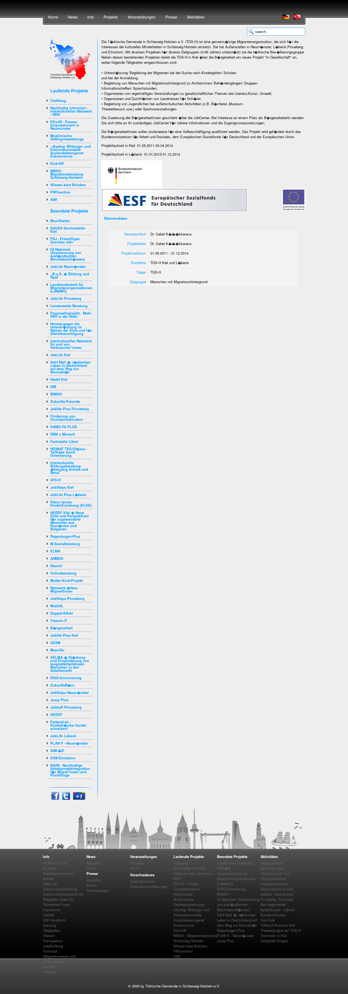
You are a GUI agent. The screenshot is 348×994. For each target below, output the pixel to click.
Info (90, 17)
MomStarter (60, 220)
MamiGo (57, 649)
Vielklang (58, 100)
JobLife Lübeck (63, 735)
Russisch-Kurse (272, 914)
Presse (171, 17)
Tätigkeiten (51, 930)
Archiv (91, 868)
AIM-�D (57, 750)
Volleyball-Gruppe (274, 940)
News (72, 17)
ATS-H (55, 479)
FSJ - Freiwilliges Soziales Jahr (65, 240)
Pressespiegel (97, 890)
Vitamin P (58, 620)
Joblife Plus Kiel (64, 635)
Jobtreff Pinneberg (66, 707)
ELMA (55, 551)
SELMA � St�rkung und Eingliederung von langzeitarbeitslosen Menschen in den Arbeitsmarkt (69, 664)
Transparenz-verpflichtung (53, 943)
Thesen (49, 935)
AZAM (55, 642)
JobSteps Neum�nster (69, 692)
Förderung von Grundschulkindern (66, 417)
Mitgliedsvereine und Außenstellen (59, 959)
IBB (53, 386)
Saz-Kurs (267, 920)
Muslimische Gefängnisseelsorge (67, 137)
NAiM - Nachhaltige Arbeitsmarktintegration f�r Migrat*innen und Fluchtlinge (70, 770)
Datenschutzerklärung (60, 889)
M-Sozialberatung (65, 543)
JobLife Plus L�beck (68, 494)
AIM (53, 199)
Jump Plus (59, 699)
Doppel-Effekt (61, 613)
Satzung (49, 925)
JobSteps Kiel (62, 487)
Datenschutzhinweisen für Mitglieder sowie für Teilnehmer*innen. (63, 899)
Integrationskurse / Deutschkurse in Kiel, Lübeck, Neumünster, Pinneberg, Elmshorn (277, 891)
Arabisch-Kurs (271, 863)
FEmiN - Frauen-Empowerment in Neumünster (64, 125)
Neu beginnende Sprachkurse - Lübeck (277, 907)
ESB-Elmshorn (62, 757)
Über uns (50, 883)
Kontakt (49, 966)
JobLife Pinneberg (65, 298)
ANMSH (56, 558)
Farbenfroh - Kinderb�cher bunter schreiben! (68, 725)
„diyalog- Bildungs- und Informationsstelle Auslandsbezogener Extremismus (70, 151)
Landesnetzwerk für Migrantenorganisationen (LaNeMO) (71, 288)
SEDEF (56, 714)
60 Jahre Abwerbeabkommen (58, 871)
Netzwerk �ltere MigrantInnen (63, 589)
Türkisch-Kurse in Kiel (277, 925)
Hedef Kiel (58, 379)
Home (53, 17)
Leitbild (48, 914)
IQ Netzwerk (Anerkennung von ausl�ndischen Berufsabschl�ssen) (67, 254)
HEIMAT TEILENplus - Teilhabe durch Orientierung (68, 452)
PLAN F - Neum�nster (69, 743)
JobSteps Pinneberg (67, 598)
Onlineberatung (63, 573)
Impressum (52, 909)
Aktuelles (93, 863)
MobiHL (56, 605)
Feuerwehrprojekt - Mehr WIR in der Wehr (70, 314)
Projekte (111, 17)
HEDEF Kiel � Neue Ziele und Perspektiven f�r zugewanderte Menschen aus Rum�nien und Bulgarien (69, 520)
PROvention (60, 192)
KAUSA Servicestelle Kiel (67, 229)
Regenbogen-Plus (65, 536)
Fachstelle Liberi (64, 441)
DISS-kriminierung (66, 677)
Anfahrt (48, 878)
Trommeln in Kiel (273, 935)
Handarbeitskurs (273, 878)
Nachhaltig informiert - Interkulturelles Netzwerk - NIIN (71, 111)
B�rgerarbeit (61, 627)
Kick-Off (57, 163)
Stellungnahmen (142, 881)
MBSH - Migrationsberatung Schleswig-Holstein (66, 174)
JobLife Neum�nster (68, 266)
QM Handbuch (54, 920)
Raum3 (56, 565)
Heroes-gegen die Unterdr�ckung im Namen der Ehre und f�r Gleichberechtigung (71, 328)
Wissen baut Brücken (68, 184)
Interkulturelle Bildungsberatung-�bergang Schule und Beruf (69, 467)
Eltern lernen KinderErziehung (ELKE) (71, 503)
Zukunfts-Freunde (65, 401)
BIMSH (56, 394)
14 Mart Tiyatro (55, 863)
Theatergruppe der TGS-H (280, 930)
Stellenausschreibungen (148, 886)
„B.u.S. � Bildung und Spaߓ (69, 275)
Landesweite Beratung (69, 305)
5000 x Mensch (62, 434)
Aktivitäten (196, 17)
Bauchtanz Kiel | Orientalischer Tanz (275, 871)
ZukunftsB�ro (62, 685)
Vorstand (50, 951)
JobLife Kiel (60, 354)
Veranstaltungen (142, 17)
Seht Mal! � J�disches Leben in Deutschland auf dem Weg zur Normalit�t (70, 366)
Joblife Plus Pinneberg (69, 408)
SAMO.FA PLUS (63, 426)
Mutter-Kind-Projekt (66, 580)
